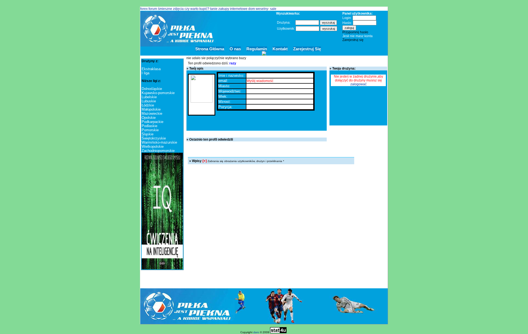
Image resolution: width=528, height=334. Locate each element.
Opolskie (149, 118)
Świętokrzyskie (154, 138)
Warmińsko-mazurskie (159, 142)
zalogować (358, 84)
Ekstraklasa (151, 69)
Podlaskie (149, 126)
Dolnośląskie (152, 89)
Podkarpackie (152, 122)
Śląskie (147, 134)
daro (256, 332)
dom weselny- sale (262, 9)
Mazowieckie (152, 113)
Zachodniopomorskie (158, 151)
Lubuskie (149, 101)
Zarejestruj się (353, 40)
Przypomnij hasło (355, 32)
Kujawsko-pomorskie (158, 93)
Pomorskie (150, 130)
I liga (145, 73)
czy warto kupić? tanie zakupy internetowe (216, 9)
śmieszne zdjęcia (171, 9)
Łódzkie (148, 105)
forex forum (148, 9)
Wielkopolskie (153, 146)
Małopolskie (151, 109)
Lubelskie (149, 97)
